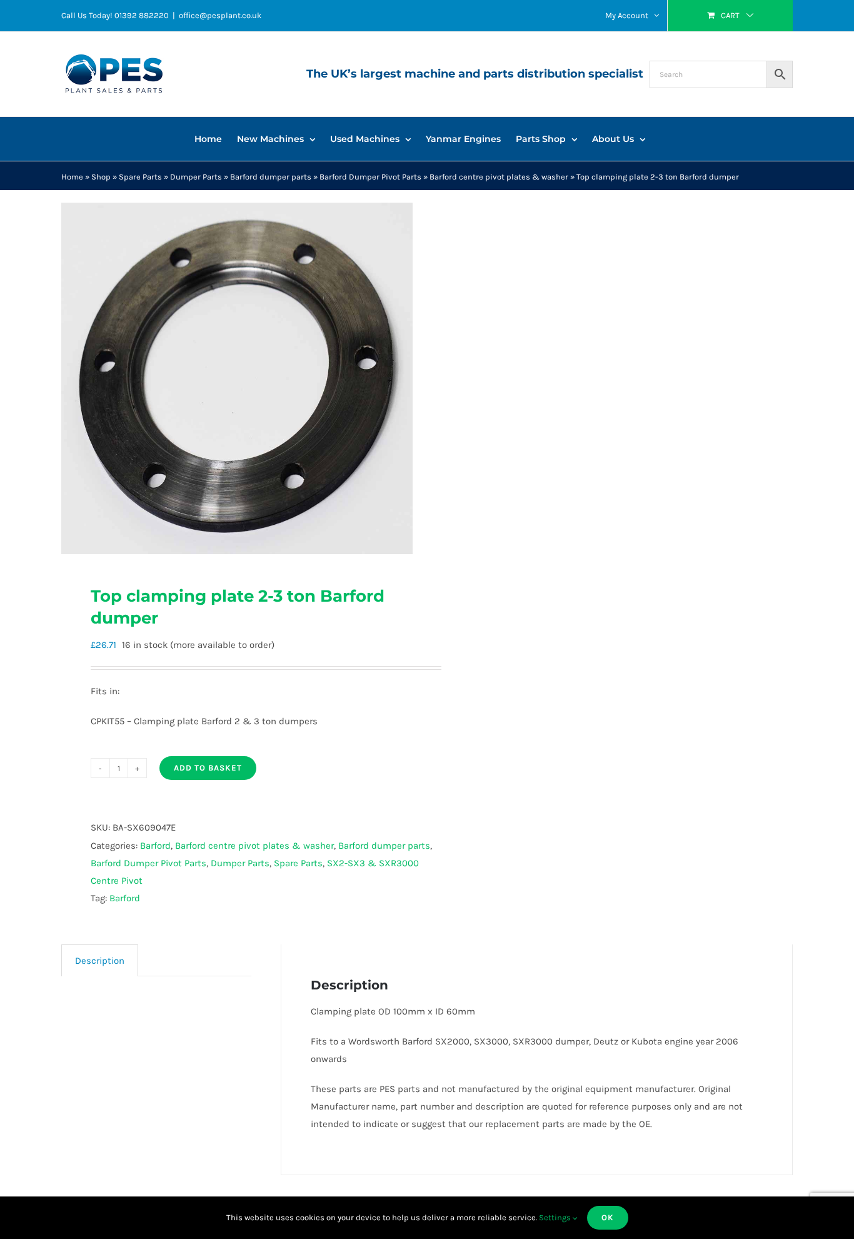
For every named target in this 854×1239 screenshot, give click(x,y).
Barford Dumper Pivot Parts (370, 176)
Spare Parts (140, 176)
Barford (155, 845)
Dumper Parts (196, 176)
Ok (607, 1217)
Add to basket (208, 767)
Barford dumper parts (270, 176)
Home (72, 176)
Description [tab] (99, 960)
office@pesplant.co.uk (220, 15)
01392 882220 (141, 15)
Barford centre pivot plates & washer (499, 176)
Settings (556, 1217)
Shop (101, 176)
